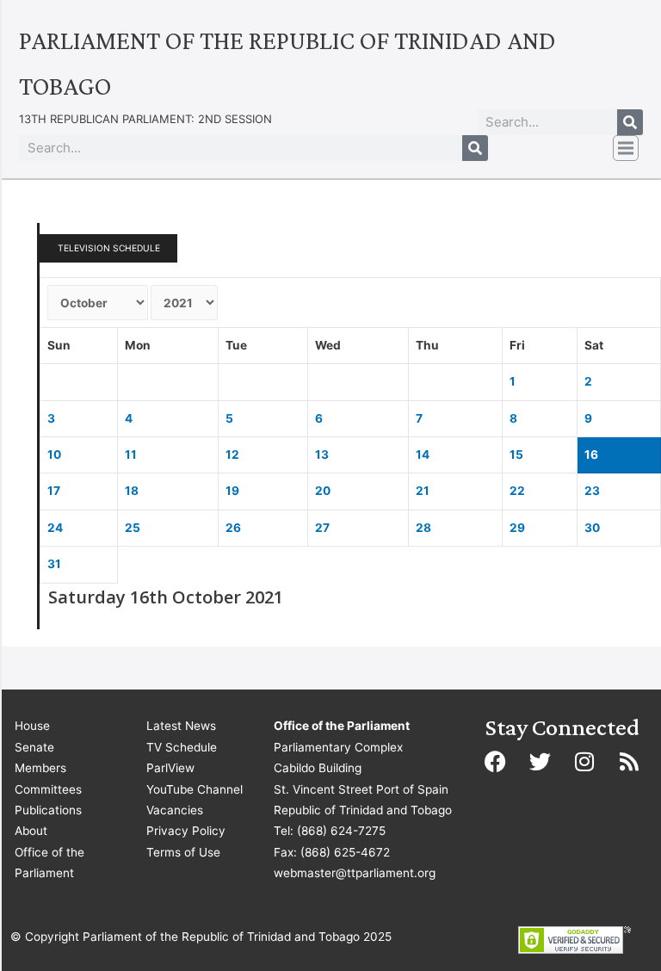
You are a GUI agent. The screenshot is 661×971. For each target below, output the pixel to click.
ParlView (170, 768)
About (31, 831)
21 (422, 491)
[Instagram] (584, 760)
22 (517, 491)
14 (422, 454)
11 (131, 454)
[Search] (630, 122)
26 (233, 528)
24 (55, 528)
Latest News (181, 726)
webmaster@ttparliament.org (355, 873)
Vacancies (174, 810)
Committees (48, 789)
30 (592, 528)
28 (423, 528)
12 (232, 454)
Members (40, 768)
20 (322, 491)
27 (322, 528)
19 (232, 491)
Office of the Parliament (49, 862)
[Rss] (629, 760)
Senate (34, 747)
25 (132, 528)
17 (53, 491)
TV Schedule (181, 747)
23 (592, 491)
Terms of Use (183, 852)
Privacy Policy (185, 831)
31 (54, 564)
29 (517, 528)
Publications (48, 810)
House (32, 726)
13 (322, 454)
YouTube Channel (194, 789)
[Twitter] (539, 760)
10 (54, 454)
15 (516, 454)
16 (591, 454)
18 (132, 491)
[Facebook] (494, 760)
